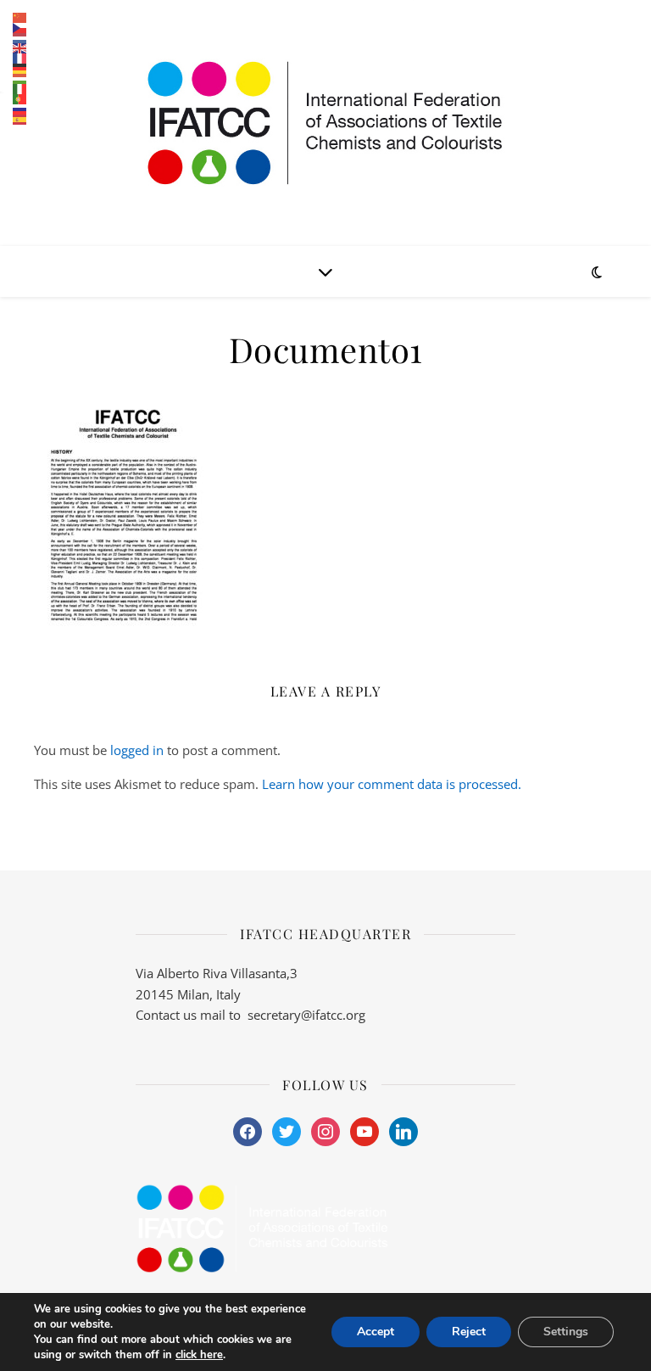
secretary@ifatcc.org (306, 1014)
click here (199, 1355)
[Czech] (20, 28)
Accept (375, 1331)
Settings (565, 1331)
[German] (20, 69)
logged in (137, 749)
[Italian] (20, 89)
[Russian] (20, 109)
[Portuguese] (20, 99)
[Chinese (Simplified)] (20, 18)
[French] (20, 58)
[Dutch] (20, 38)
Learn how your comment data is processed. (391, 783)
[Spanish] (20, 120)
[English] (20, 48)
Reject (469, 1331)
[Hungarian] (20, 79)
